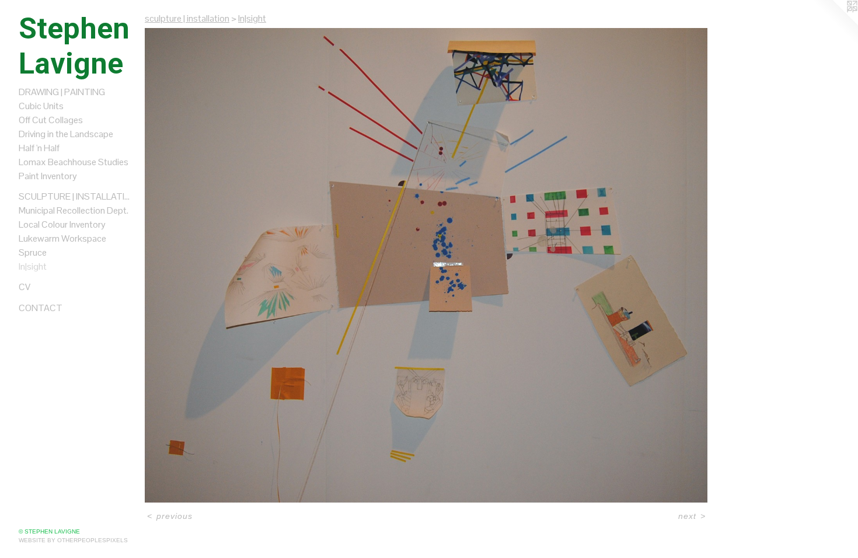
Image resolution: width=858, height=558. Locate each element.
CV (24, 287)
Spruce (33, 252)
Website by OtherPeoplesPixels (73, 540)
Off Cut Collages (51, 120)
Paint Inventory (48, 176)
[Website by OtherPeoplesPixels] (834, 23)
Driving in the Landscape (66, 134)
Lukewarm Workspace (62, 238)
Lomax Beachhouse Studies (73, 162)
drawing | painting (62, 92)
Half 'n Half (39, 148)
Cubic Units (41, 106)
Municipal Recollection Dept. (73, 210)
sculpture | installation (77, 196)
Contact (40, 308)
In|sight (33, 266)
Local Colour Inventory (62, 224)
